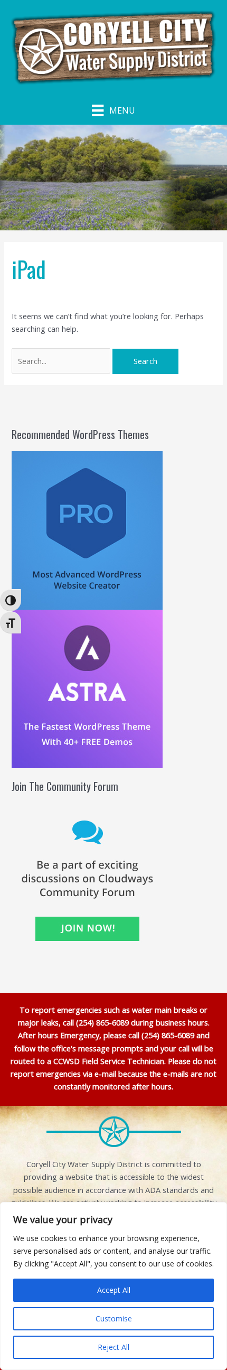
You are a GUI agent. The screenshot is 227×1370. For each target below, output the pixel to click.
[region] (113, 1286)
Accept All (113, 1290)
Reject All (113, 1347)
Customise (114, 1318)
